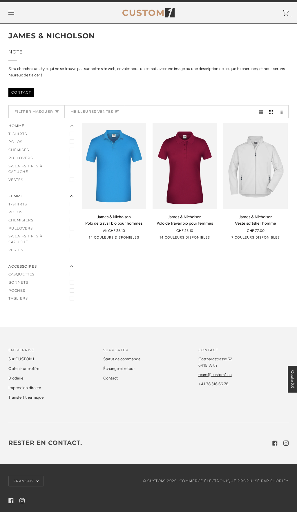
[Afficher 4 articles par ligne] (282, 111)
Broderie (15, 378)
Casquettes (21, 274)
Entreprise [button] (21, 350)
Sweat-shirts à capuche (25, 169)
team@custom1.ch (215, 374)
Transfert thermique (26, 397)
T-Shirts (17, 134)
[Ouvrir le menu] (17, 12)
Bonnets (18, 282)
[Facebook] (275, 443)
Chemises (18, 150)
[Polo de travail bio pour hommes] (114, 166)
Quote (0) (292, 379)
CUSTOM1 (156, 481)
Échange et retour (119, 368)
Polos (15, 141)
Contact (21, 92)
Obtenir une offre (23, 368)
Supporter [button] (115, 350)
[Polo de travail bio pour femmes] (185, 166)
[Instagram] (286, 443)
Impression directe (24, 387)
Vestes (15, 180)
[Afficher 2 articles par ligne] (261, 111)
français (24, 481)
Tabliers (18, 298)
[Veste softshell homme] (255, 166)
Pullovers (20, 158)
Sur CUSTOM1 (21, 359)
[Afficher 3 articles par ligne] (271, 111)
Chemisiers (20, 220)
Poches (16, 290)
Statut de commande (121, 359)
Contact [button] (208, 350)
